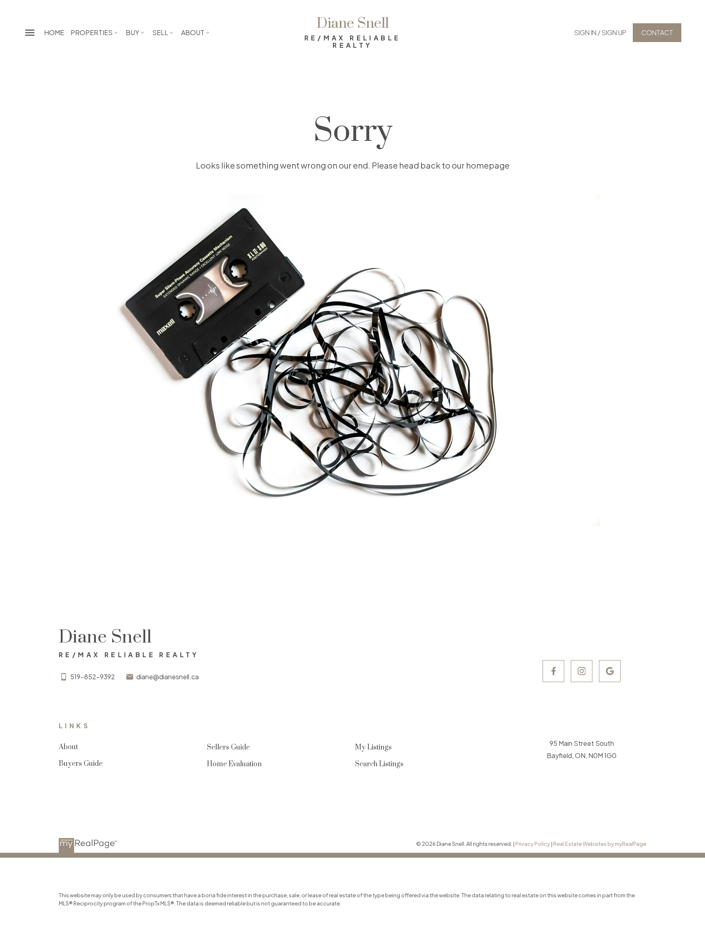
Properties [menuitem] (92, 32)
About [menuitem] (192, 32)
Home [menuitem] (54, 32)
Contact (657, 32)
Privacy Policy (532, 844)
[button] (600, 33)
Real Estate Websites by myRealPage (599, 844)
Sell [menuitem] (160, 32)
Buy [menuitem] (132, 32)
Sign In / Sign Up (600, 32)
